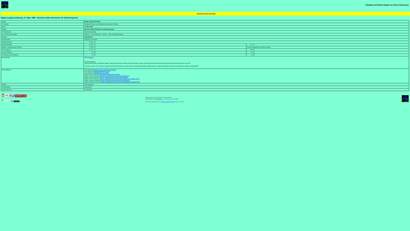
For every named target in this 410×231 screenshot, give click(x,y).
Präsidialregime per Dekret (101, 73)
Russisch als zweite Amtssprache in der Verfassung (114, 76)
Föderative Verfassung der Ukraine (110, 74)
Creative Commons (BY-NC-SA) (168, 101)
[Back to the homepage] (4, 8)
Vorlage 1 (91, 57)
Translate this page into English (206, 13)
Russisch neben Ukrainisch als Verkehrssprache (114, 77)
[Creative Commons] (15, 101)
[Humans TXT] (6, 101)
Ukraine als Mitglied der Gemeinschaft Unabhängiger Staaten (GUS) (119, 79)
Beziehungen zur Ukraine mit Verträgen (104, 70)
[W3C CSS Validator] (10, 97)
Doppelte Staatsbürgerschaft (101, 71)
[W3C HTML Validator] (3, 97)
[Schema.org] (21, 97)
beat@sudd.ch (159, 99)
